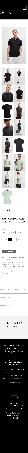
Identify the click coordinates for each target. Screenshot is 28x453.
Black (4, 232)
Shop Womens (8, 372)
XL (10, 239)
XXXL (19, 239)
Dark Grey (19, 232)
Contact (20, 372)
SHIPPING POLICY (7, 297)
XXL (14, 239)
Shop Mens (21, 369)
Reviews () (4, 306)
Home (4, 369)
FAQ (6, 375)
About (11, 369)
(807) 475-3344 (14, 403)
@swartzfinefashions (14, 351)
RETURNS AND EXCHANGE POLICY (13, 289)
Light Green (11, 232)
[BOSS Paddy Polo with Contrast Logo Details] (7, 84)
